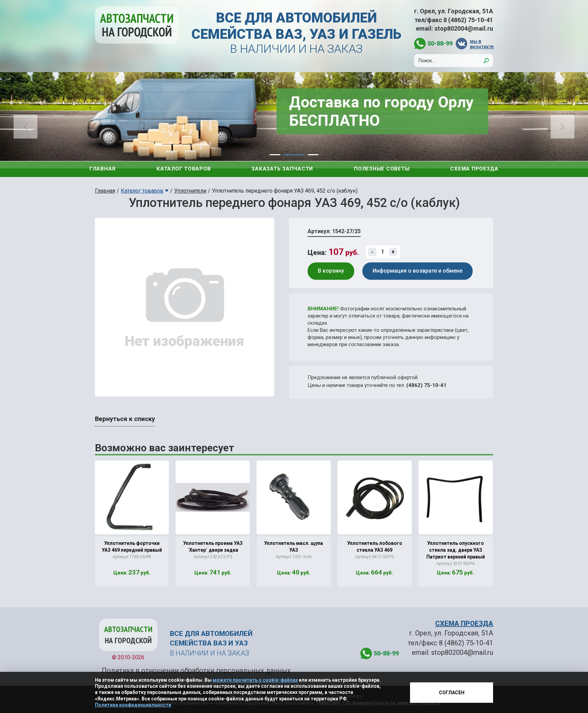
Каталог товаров (184, 169)
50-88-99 (440, 43)
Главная (102, 169)
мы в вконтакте (481, 43)
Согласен (451, 692)
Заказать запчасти (282, 169)
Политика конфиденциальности (133, 705)
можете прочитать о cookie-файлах (255, 680)
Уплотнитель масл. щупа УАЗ (293, 546)
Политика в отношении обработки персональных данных (196, 670)
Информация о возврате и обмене (417, 271)
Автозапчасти (137, 25)
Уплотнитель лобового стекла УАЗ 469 (374, 546)
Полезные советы (381, 169)
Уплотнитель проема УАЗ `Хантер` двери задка (213, 546)
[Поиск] (486, 60)
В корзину (331, 271)
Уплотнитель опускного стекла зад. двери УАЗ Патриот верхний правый (455, 550)
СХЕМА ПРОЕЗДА (464, 623)
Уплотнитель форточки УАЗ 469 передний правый (132, 546)
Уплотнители (190, 191)
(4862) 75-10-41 (426, 385)
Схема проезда (474, 169)
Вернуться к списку (125, 419)
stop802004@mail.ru (464, 28)
